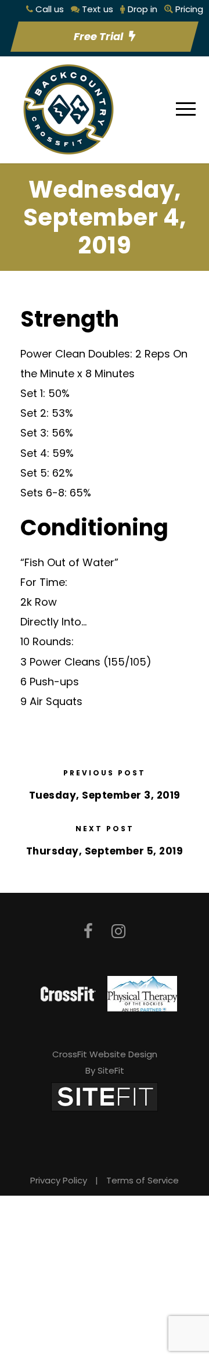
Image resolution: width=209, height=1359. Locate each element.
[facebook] (88, 931)
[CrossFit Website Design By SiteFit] (104, 1096)
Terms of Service (142, 1180)
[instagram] (118, 931)
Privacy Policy (58, 1180)
